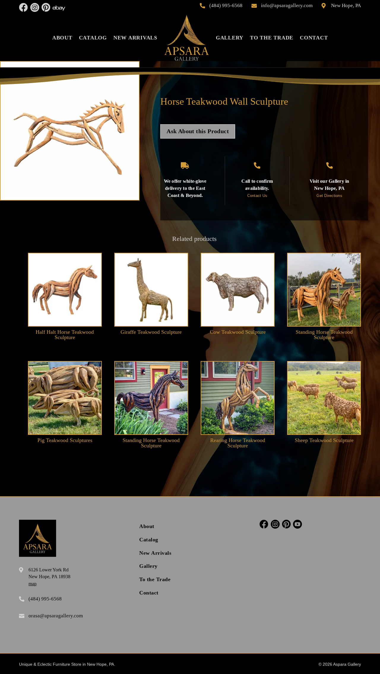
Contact (314, 38)
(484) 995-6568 (226, 5)
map (32, 583)
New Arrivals (135, 38)
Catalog (93, 38)
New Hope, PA (346, 5)
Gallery (229, 38)
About (62, 38)
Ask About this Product (198, 131)
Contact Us (257, 195)
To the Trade (271, 38)
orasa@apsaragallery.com (55, 616)
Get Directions (329, 195)
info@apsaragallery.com (287, 5)
